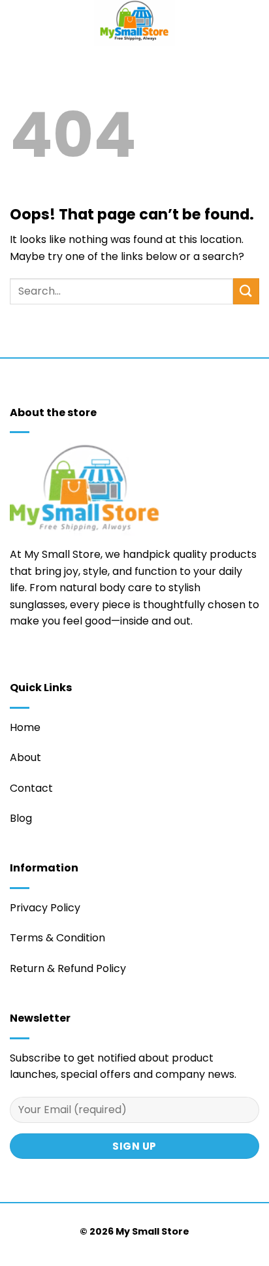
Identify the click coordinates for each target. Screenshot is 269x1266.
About (25, 757)
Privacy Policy (45, 907)
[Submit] (246, 291)
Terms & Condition (57, 937)
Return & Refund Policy (68, 968)
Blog (21, 818)
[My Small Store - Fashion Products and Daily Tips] (134, 23)
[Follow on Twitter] (17, 660)
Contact (31, 788)
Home (25, 727)
